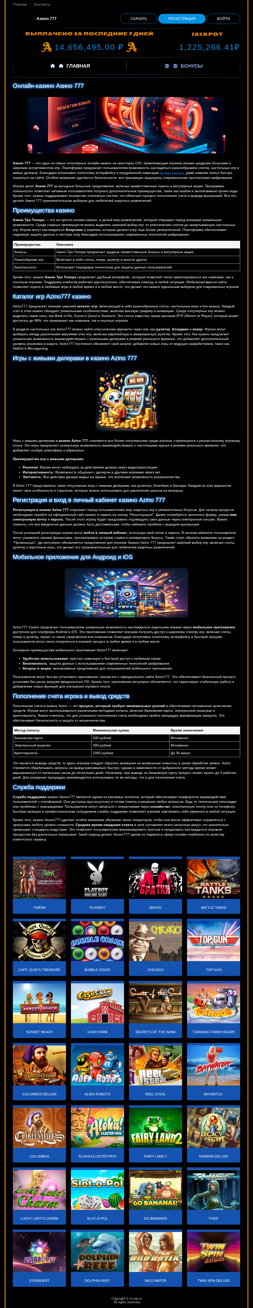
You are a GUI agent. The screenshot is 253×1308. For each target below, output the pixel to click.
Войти (223, 19)
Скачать (138, 19)
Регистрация (182, 19)
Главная (20, 4)
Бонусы (191, 66)
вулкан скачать (172, 173)
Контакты (42, 4)
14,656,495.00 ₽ (89, 47)
